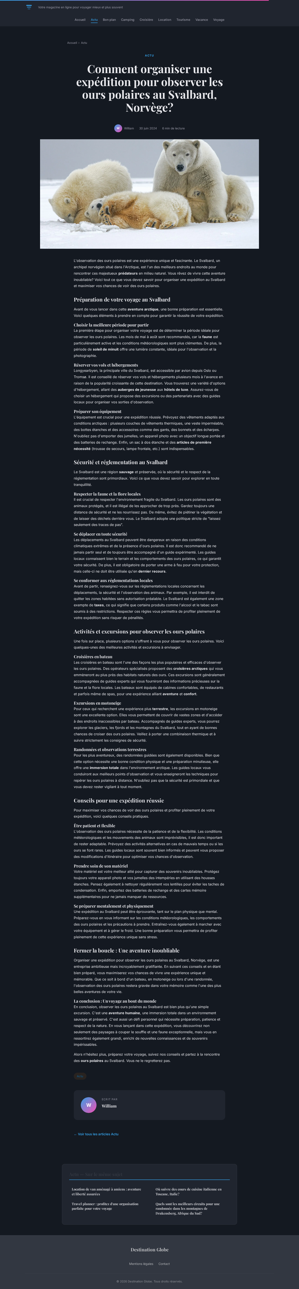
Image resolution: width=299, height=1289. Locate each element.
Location (164, 19)
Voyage (218, 19)
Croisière (146, 19)
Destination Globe (150, 1249)
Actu (94, 19)
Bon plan (109, 19)
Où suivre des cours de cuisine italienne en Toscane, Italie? (189, 1191)
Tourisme (183, 19)
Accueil (80, 19)
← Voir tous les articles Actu (96, 1134)
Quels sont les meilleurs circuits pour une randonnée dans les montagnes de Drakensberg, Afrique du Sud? (188, 1208)
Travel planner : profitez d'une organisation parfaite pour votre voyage (105, 1206)
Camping (127, 19)
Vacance (201, 19)
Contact (164, 1264)
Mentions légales (141, 1264)
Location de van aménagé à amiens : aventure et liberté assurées (106, 1191)
